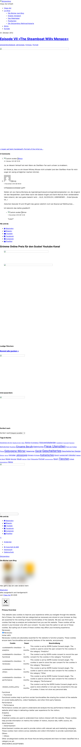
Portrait (35, 45)
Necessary (8, 633)
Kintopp (28, 45)
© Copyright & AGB (11, 547)
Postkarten (12, 21)
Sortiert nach (5, 433)
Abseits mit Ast (16, 443)
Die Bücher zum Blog (16, 13)
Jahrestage (20, 45)
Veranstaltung (4, 462)
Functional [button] (6, 692)
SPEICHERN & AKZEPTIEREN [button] (13, 744)
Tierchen (64, 458)
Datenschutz (9, 552)
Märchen (24, 459)
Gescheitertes (51, 451)
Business (13, 447)
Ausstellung (59, 443)
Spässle (12, 45)
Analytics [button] (5, 713)
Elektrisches (38, 447)
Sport (55, 459)
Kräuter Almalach (14, 16)
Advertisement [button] (7, 723)
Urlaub (72, 459)
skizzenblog (4, 45)
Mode (8, 459)
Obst (28, 459)
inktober (12, 455)
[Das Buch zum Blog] (12, 398)
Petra (20, 159)
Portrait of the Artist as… (33, 149)
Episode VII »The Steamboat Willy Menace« (34, 39)
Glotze (2, 455)
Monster (13, 459)
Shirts (6, 26)
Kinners (31, 455)
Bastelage (71, 443)
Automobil (66, 443)
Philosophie (34, 459)
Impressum (8, 550)
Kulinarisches (47, 455)
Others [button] (4, 733)
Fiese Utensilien (55, 446)
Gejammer (30, 451)
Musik (19, 459)
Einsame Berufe (24, 446)
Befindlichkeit (5, 447)
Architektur (35, 443)
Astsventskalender (47, 442)
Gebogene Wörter (15, 450)
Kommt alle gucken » (9, 351)
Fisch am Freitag (71, 447)
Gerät (38, 451)
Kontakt (7, 29)
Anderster (8, 542)
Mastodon (4, 590)
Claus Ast (7, 8)
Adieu (22, 443)
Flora (2, 451)
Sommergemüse (49, 459)
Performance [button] (7, 703)
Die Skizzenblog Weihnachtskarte (21, 23)
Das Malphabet (14, 18)
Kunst (56, 455)
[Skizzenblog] (5, 1)
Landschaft (63, 455)
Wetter (10, 462)
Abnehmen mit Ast (6, 443)
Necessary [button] (6, 630)
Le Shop (7, 11)
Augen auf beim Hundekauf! (11, 149)
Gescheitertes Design (71, 451)
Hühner (6, 455)
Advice (28, 443)
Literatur (72, 455)
